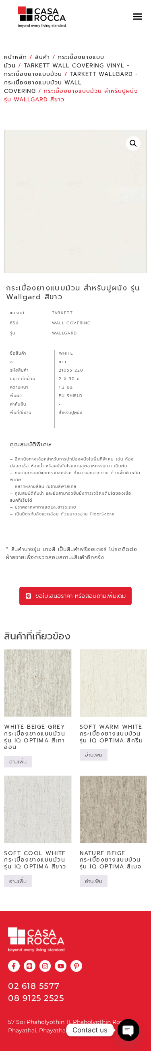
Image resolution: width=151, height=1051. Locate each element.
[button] (137, 16)
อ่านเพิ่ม (18, 761)
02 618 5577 (34, 986)
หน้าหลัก (15, 57)
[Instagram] (45, 966)
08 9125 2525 (36, 998)
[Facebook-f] (14, 966)
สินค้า (42, 57)
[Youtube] (60, 966)
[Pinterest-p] (76, 966)
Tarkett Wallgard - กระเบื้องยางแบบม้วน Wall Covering (71, 82)
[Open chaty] (128, 1030)
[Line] (29, 966)
